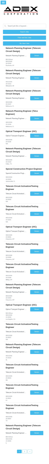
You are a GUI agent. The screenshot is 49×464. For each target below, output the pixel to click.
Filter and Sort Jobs (24, 38)
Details (36, 55)
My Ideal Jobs (24, 43)
